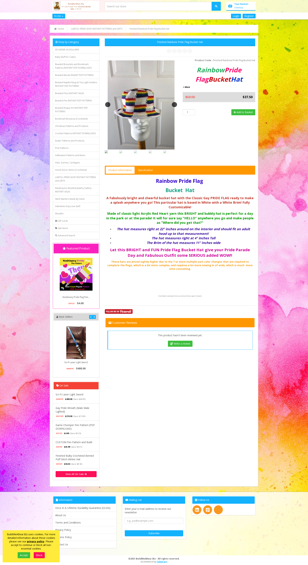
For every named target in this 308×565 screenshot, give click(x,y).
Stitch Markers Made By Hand (69, 198)
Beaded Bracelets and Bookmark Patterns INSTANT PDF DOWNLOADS (73, 66)
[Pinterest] (207, 509)
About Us (60, 515)
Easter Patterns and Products (69, 140)
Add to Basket (244, 112)
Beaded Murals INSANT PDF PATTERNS (74, 75)
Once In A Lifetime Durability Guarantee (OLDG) (83, 508)
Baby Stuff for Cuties (65, 56)
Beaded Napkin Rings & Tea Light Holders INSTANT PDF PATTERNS (76, 84)
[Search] (216, 6)
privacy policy (35, 541)
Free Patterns (61, 147)
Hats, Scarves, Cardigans (67, 162)
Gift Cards (62, 220)
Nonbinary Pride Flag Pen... (76, 297)
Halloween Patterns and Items (70, 155)
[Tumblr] (218, 509)
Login (236, 16)
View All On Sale (74, 474)
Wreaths (59, 213)
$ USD (57, 16)
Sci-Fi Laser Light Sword (76, 362)
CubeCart (162, 561)
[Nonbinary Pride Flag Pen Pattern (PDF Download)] (76, 274)
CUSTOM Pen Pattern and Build (74, 442)
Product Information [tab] (120, 170)
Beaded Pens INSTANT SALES (69, 93)
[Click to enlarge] (141, 104)
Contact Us (61, 544)
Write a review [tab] (181, 343)
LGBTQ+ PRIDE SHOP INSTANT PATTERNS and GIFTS (75, 179)
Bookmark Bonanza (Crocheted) (71, 118)
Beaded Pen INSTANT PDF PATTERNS (73, 100)
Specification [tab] (145, 170)
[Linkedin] (196, 509)
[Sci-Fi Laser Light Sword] (76, 342)
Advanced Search (66, 235)
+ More (186, 87)
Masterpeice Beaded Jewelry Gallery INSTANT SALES (73, 190)
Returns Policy (63, 537)
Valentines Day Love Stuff (67, 206)
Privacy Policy (63, 530)
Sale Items (62, 228)
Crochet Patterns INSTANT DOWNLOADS (75, 133)
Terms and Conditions (68, 522)
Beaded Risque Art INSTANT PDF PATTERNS (71, 109)
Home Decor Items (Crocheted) (71, 169)
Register (249, 16)
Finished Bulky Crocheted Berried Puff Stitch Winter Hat (75, 457)
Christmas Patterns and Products (71, 126)
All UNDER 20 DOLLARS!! (67, 49)
